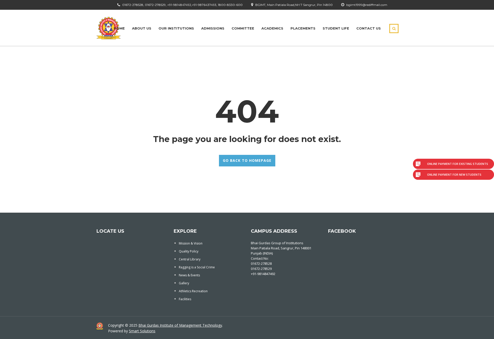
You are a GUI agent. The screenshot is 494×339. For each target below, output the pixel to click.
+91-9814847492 (263, 273)
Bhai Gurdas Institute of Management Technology (180, 325)
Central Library (189, 259)
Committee (243, 28)
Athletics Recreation (193, 291)
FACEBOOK (342, 231)
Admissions (212, 28)
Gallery (184, 283)
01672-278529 (261, 268)
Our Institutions (176, 28)
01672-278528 (261, 263)
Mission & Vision (190, 243)
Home (119, 28)
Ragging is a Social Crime (197, 267)
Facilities (185, 299)
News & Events (189, 275)
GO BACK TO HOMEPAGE (247, 160)
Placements (302, 28)
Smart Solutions (142, 330)
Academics (272, 28)
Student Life (336, 28)
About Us (141, 28)
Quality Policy (188, 251)
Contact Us (368, 28)
